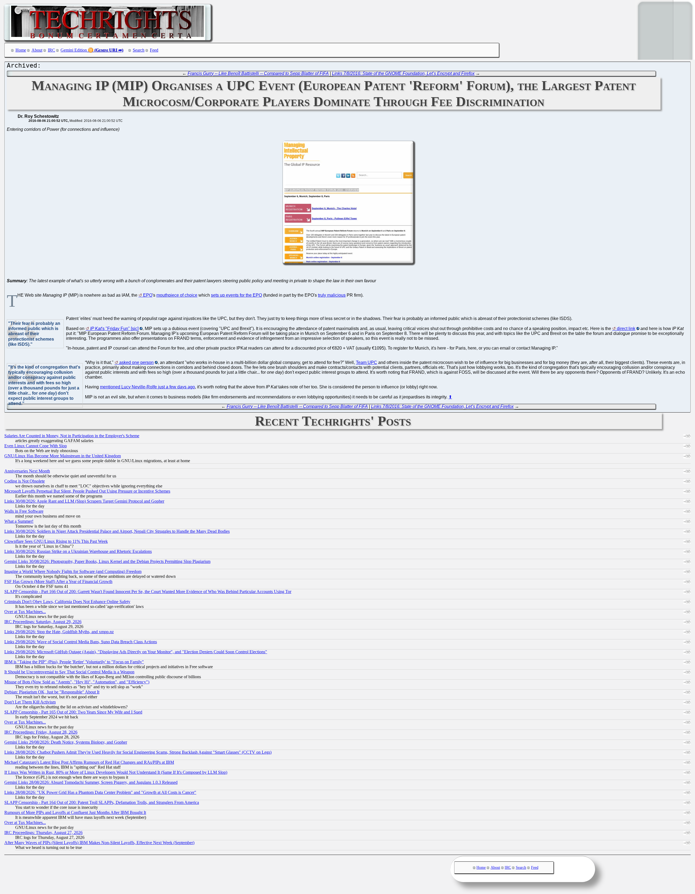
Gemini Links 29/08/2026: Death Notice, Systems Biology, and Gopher (65, 742)
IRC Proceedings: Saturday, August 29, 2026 (42, 621)
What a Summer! (18, 521)
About (36, 50)
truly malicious (332, 295)
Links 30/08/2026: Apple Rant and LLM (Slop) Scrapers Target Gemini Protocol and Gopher (84, 501)
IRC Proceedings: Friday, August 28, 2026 (40, 732)
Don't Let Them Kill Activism (30, 702)
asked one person (136, 362)
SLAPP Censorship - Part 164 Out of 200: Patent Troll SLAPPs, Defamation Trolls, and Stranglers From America (101, 802)
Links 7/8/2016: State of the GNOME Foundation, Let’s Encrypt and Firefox (403, 73)
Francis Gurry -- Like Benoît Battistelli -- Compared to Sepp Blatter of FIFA (258, 73)
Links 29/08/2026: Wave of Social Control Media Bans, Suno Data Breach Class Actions (80, 641)
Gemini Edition (74, 50)
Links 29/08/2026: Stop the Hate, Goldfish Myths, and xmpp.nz (59, 631)
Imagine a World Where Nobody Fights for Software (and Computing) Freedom (72, 571)
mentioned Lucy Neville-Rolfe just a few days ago (147, 387)
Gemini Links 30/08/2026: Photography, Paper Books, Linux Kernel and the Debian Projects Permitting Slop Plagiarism (107, 561)
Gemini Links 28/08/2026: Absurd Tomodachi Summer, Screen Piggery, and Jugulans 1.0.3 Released (91, 782)
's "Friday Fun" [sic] (114, 328)
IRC (51, 50)
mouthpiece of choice (176, 295)
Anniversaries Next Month (27, 471)
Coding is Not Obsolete (24, 481)
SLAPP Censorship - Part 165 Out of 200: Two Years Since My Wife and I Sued (73, 712)
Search (138, 50)
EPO (147, 295)
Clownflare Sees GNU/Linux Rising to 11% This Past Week (56, 541)
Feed (154, 50)
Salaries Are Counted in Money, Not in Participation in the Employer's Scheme (71, 435)
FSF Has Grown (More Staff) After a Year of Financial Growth (58, 581)
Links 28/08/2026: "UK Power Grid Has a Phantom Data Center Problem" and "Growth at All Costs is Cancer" (100, 792)
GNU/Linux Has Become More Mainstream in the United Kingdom (62, 456)
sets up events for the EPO (236, 295)
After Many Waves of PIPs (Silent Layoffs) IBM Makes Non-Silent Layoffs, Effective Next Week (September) (99, 842)
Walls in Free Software (23, 511)
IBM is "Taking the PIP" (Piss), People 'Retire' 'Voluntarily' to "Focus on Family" (74, 662)
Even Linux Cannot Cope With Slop (35, 445)
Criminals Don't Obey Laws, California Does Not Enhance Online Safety (67, 601)
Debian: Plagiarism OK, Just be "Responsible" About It (51, 692)
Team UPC (366, 362)
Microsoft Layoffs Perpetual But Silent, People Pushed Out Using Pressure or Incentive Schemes (87, 491)
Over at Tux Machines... (25, 611)
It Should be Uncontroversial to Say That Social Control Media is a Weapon (69, 672)
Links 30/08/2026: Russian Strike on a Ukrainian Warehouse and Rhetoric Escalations (78, 551)
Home (20, 50)
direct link (626, 328)
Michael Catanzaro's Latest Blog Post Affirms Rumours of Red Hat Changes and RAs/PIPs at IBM (89, 762)
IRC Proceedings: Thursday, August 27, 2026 (43, 832)
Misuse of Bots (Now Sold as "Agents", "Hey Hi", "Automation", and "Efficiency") (76, 682)
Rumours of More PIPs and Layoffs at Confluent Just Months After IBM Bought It (75, 812)
